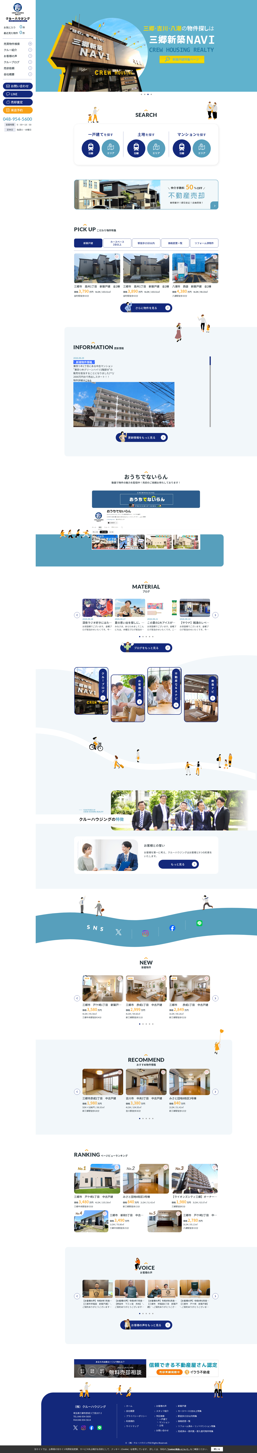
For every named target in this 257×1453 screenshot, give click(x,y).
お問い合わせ (20, 86)
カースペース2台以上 (117, 243)
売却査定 (17, 102)
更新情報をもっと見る (141, 437)
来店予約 (17, 110)
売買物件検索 (12, 44)
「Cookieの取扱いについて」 (178, 1449)
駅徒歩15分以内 (146, 243)
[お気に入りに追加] (117, 257)
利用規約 (130, 1421)
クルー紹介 (10, 50)
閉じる (217, 1449)
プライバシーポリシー (136, 1416)
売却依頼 (9, 68)
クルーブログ (11, 62)
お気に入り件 (14, 27)
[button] (141, 94)
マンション (164, 1422)
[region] (18, 726)
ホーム (129, 1405)
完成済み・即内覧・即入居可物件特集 (195, 1431)
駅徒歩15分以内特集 (187, 1416)
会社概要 (9, 74)
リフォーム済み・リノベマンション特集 (196, 1426)
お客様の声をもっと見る (146, 1325)
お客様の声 (10, 56)
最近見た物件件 (14, 33)
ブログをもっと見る (146, 648)
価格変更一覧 (175, 243)
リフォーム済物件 (204, 243)
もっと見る (178, 864)
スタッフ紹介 (162, 1410)
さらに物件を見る (146, 308)
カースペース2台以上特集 (190, 1410)
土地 (161, 1425)
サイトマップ (132, 1426)
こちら (88, 380)
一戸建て (163, 1419)
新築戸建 (88, 243)
